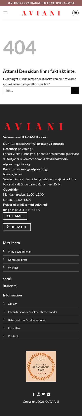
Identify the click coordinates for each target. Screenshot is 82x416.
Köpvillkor (14, 328)
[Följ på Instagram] (38, 394)
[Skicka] (75, 90)
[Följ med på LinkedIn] (48, 394)
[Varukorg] (75, 13)
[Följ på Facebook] (33, 394)
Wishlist (13, 267)
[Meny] (5, 13)
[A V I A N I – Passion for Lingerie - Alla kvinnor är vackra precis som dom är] (41, 13)
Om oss (12, 303)
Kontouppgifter (17, 259)
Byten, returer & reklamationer (27, 320)
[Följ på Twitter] (43, 394)
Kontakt (13, 336)
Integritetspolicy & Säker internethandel (32, 312)
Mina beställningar (20, 251)
